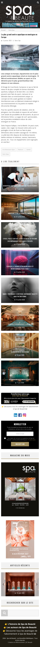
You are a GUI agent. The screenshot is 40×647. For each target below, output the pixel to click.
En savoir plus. (32, 440)
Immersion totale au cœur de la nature (20, 213)
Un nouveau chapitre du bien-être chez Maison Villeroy (20, 186)
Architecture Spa (9, 150)
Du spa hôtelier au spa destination (20, 590)
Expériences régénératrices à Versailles (20, 324)
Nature (20, 150)
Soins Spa (18, 40)
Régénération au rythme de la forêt (20, 379)
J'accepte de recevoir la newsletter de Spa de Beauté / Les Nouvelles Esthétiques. (21, 439)
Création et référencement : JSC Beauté (20, 642)
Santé (29, 150)
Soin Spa (6, 154)
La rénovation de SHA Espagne (20, 352)
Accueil (3, 30)
